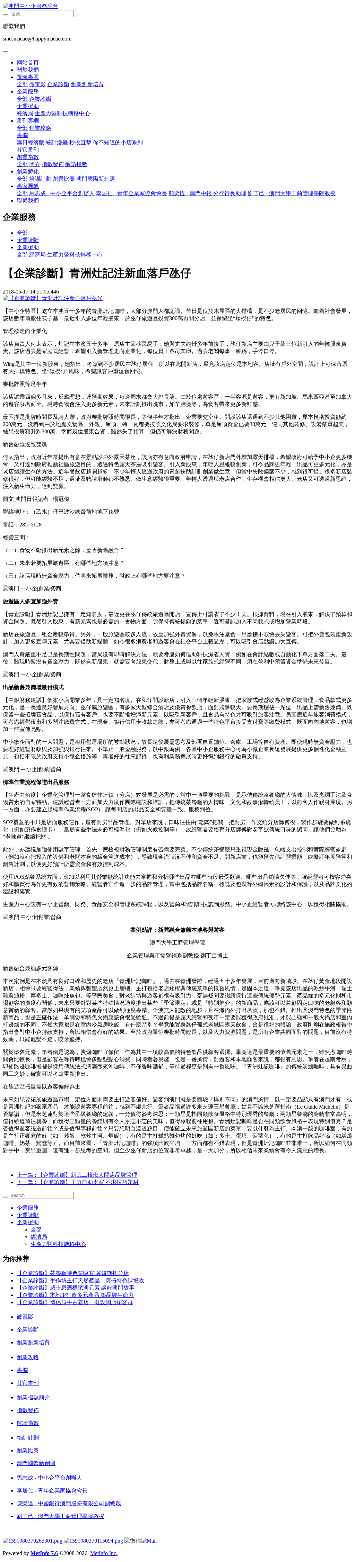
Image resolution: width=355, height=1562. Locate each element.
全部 (22, 84)
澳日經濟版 (30, 142)
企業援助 (28, 106)
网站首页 (28, 62)
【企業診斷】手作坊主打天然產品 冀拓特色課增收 (80, 1280)
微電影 (37, 84)
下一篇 (78, 1182)
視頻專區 (28, 77)
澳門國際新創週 (95, 179)
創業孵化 (28, 171)
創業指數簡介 (33, 1397)
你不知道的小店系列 (118, 142)
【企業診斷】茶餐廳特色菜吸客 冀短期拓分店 (73, 1273)
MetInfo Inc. (104, 1553)
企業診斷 (58, 84)
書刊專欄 (28, 121)
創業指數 (28, 157)
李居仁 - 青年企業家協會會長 (131, 193)
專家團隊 (28, 186)
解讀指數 (76, 164)
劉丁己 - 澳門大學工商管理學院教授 (292, 193)
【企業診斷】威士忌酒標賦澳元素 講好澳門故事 (76, 1288)
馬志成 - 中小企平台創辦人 (62, 193)
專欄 (22, 135)
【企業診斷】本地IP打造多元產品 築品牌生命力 (75, 1295)
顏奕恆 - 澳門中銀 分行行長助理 (207, 193)
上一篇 (77, 1175)
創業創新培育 (87, 84)
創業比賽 (64, 179)
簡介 (34, 164)
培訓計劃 (40, 179)
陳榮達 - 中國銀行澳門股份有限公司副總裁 (69, 1503)
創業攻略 (40, 128)
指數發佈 (53, 164)
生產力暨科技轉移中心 (62, 113)
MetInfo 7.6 (44, 1553)
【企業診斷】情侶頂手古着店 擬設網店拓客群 (75, 1302)
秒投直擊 (80, 142)
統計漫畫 (57, 142)
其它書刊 (28, 150)
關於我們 (28, 70)
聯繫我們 (28, 201)
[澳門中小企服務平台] (177, 6)
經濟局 (25, 113)
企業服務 (28, 91)
